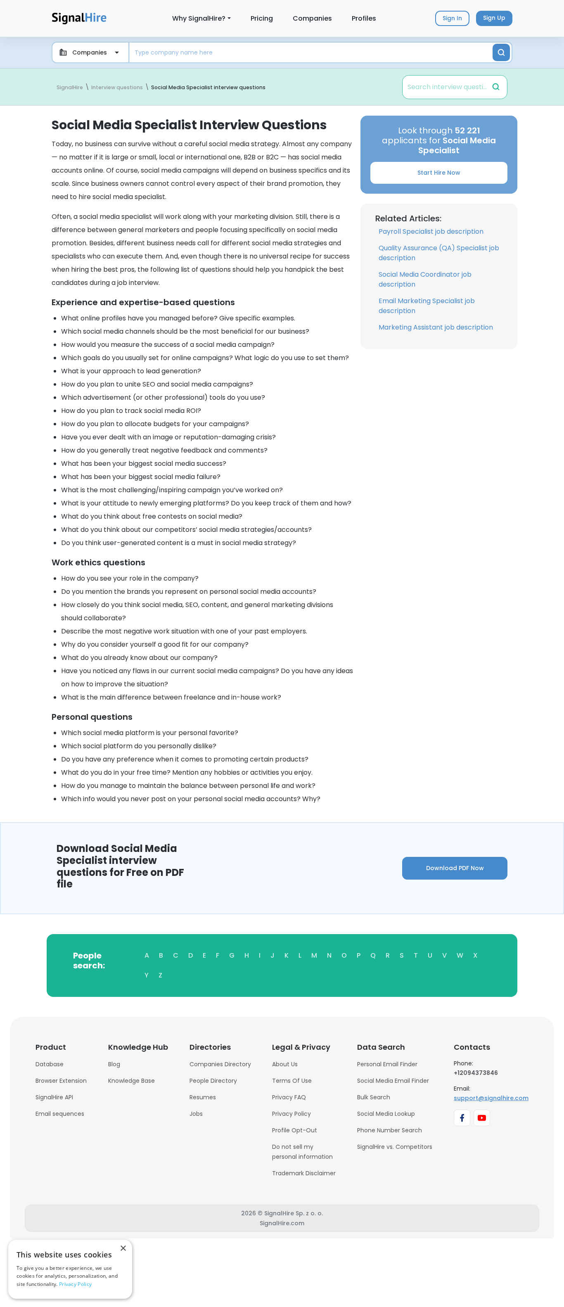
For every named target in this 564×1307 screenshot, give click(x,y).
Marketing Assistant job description (436, 327)
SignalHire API (54, 1097)
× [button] (123, 1248)
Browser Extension (61, 1081)
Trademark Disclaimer (304, 1173)
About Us (285, 1064)
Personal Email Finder (387, 1064)
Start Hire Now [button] (438, 172)
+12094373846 (476, 1073)
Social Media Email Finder (393, 1081)
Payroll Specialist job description (431, 231)
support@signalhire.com (491, 1098)
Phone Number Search (389, 1130)
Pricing (262, 18)
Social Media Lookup (386, 1114)
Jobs (196, 1114)
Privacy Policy (291, 1114)
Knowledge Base (131, 1081)
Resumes (203, 1097)
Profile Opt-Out (294, 1130)
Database (50, 1064)
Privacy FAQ (289, 1097)
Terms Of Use (292, 1081)
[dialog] (70, 1269)
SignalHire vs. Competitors (394, 1147)
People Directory (213, 1081)
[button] (496, 87)
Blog (114, 1064)
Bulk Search (373, 1097)
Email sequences (60, 1114)
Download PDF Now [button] (455, 868)
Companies (312, 18)
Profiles (364, 18)
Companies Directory (220, 1064)
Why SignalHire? (198, 18)
